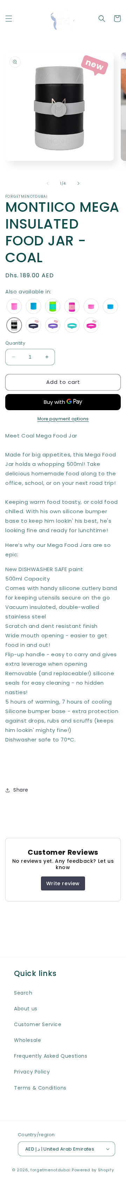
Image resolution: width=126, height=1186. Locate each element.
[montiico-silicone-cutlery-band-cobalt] (33, 325)
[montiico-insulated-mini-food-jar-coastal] (110, 307)
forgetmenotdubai (50, 1170)
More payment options (63, 419)
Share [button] (20, 789)
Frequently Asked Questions (51, 1055)
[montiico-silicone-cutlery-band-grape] (53, 325)
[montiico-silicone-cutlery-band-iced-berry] (72, 325)
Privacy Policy (32, 1071)
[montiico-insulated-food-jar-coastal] (33, 307)
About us (25, 1008)
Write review (63, 883)
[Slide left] (47, 183)
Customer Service (38, 1024)
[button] (8, 18)
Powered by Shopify (93, 1170)
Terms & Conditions (40, 1087)
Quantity (15, 343)
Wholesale (27, 1040)
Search (23, 992)
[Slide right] (78, 183)
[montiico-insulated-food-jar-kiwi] (53, 307)
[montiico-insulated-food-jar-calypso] (14, 307)
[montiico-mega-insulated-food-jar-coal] (14, 325)
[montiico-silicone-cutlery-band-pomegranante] (91, 325)
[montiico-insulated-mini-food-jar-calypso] (91, 307)
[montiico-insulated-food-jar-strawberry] (72, 307)
